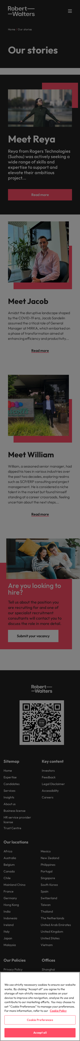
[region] (40, 1006)
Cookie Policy (58, 1010)
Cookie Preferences (40, 1020)
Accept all (39, 1032)
